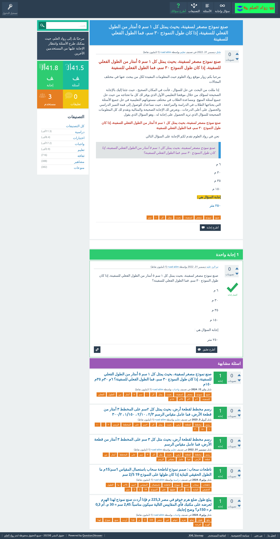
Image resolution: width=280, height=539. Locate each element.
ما (118, 485)
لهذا (99, 520)
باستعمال (156, 485)
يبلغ (208, 520)
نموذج (208, 217)
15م (125, 485)
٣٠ (195, 429)
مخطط (198, 424)
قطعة (207, 459)
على (137, 424)
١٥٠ (203, 429)
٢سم (145, 424)
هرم (184, 520)
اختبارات (78, 138)
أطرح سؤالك (178, 11)
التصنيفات (194, 11)
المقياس (144, 485)
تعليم (182, 52)
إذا (188, 489)
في (167, 520)
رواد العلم (9, 535)
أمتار (127, 394)
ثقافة (80, 156)
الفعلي (101, 394)
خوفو (175, 520)
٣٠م (189, 399)
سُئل (218, 52)
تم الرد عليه (212, 266)
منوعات (79, 167)
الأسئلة (207, 11)
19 (145, 489)
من (119, 394)
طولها (172, 489)
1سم (133, 485)
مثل (161, 454)
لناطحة (167, 485)
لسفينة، (188, 217)
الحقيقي (206, 489)
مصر (159, 520)
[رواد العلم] (255, 8)
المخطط (127, 424)
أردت (124, 520)
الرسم (116, 424)
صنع (217, 217)
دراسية (176, 479)
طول (200, 520)
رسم (208, 424)
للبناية (195, 489)
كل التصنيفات (75, 126)
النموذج (154, 489)
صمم (186, 485)
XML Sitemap (196, 535)
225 (151, 520)
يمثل (170, 217)
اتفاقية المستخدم (217, 535)
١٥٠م (172, 399)
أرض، (178, 424)
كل (162, 217)
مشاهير (79, 162)
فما (188, 459)
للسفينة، (206, 399)
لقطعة (188, 424)
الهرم (207, 524)
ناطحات (206, 485)
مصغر (199, 217)
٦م (196, 399)
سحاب (196, 485)
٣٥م (181, 399)
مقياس (171, 459)
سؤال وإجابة (222, 11)
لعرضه (198, 524)
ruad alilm (157, 389)
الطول (111, 394)
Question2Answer (92, 535)
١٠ (97, 424)
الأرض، (197, 459)
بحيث (178, 217)
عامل (180, 459)
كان (181, 489)
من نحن (258, 535)
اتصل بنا (272, 535)
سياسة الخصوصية (240, 535)
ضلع (192, 520)
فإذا (132, 520)
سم (149, 217)
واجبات (175, 389)
